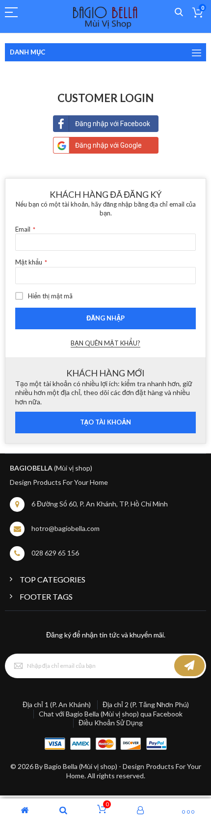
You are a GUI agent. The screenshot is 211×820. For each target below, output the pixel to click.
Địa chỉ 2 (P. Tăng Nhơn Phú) (146, 704)
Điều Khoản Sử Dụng (111, 722)
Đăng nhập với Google (108, 145)
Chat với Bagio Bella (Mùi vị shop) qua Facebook (111, 714)
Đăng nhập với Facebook (112, 124)
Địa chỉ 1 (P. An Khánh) (57, 704)
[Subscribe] (189, 666)
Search (178, 12)
